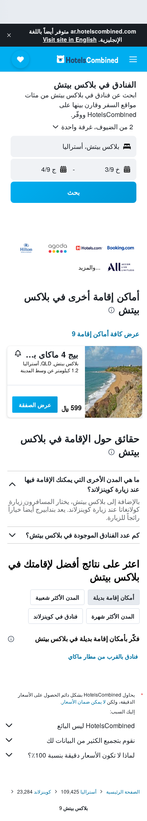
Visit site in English (70, 39)
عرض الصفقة (35, 404)
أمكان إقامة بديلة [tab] (113, 597)
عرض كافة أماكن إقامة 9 (106, 333)
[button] (9, 35)
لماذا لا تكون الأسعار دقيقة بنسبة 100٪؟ (81, 755)
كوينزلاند (42, 791)
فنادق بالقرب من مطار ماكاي (103, 656)
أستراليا (88, 791)
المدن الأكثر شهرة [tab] (112, 616)
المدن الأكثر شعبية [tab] (57, 597)
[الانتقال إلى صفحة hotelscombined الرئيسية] (87, 59)
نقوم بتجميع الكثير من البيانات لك (91, 740)
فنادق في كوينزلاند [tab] (55, 616)
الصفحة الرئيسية (123, 791)
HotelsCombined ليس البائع (96, 725)
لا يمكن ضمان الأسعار (84, 701)
